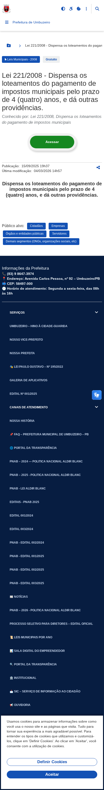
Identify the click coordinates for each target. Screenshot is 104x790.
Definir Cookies (52, 762)
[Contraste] (63, 9)
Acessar (52, 142)
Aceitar (52, 774)
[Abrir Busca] (97, 9)
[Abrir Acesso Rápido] (86, 9)
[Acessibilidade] (71, 9)
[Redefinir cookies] (78, 9)
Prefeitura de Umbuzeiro (31, 22)
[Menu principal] (7, 22)
